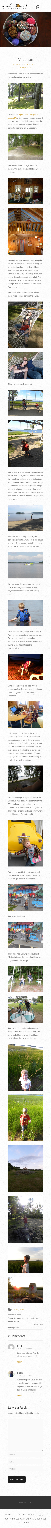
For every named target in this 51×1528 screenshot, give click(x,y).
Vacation (25, 59)
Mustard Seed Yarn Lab (17, 1519)
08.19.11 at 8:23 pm (24, 1348)
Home (31, 1515)
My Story (21, 1515)
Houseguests (25, 1326)
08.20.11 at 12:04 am (24, 1375)
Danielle (28, 64)
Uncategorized (18, 1309)
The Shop (8, 1515)
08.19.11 (17, 64)
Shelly (20, 1373)
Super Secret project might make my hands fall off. (23, 1318)
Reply (19, 1362)
